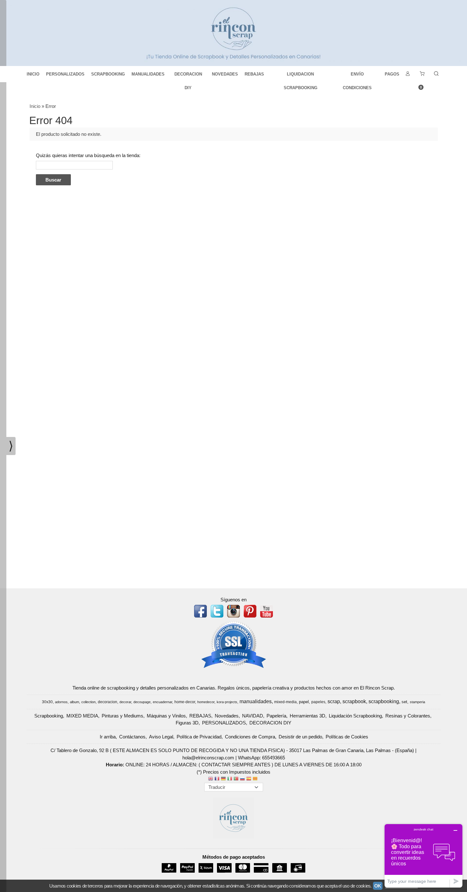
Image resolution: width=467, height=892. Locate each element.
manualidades (256, 701)
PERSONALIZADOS (65, 74)
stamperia (417, 702)
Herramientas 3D (307, 715)
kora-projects (227, 702)
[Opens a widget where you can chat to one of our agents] (423, 856)
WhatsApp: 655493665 (261, 757)
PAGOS (392, 74)
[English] (210, 779)
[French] (217, 779)
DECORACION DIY (188, 76)
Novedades (227, 715)
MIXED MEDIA (82, 715)
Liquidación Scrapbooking (355, 715)
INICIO (33, 74)
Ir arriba (108, 736)
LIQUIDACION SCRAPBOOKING (300, 76)
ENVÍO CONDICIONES (357, 76)
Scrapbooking (48, 715)
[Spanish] (248, 779)
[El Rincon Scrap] (233, 33)
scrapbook (354, 701)
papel (304, 701)
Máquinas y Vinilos (166, 715)
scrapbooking (384, 701)
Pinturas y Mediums (122, 715)
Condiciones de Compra (250, 736)
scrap (334, 701)
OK (377, 886)
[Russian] (242, 779)
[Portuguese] (236, 779)
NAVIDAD (252, 715)
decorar (125, 702)
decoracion (107, 702)
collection (88, 702)
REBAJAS (254, 74)
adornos (61, 702)
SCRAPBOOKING (108, 74)
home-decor (184, 702)
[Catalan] (256, 779)
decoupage (142, 702)
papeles (318, 702)
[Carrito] (422, 74)
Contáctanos (132, 736)
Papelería (276, 715)
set (404, 701)
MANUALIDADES (148, 74)
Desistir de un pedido (300, 736)
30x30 (47, 702)
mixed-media (285, 702)
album (74, 702)
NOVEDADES (225, 74)
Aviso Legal (161, 736)
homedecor (205, 702)
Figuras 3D (187, 722)
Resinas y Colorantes (407, 715)
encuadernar (162, 702)
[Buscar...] (436, 74)
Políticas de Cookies (347, 736)
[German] (223, 779)
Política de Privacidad (199, 736)
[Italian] (229, 779)
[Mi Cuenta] (407, 74)
